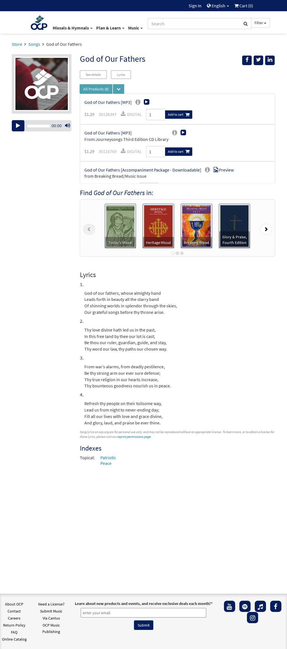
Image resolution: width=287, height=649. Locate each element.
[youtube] (229, 606)
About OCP (14, 604)
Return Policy (14, 625)
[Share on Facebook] (247, 60)
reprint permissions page (134, 437)
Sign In (195, 5)
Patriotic (108, 457)
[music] (260, 606)
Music (134, 28)
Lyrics (121, 74)
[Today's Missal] (120, 225)
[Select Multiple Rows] (118, 89)
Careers (14, 618)
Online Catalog (14, 639)
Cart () (246, 5)
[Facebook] (275, 606)
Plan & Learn (109, 28)
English (218, 5)
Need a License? (51, 604)
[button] (89, 228)
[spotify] (245, 606)
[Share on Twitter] (258, 60)
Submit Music (51, 611)
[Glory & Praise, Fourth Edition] (234, 225)
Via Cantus (51, 618)
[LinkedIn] (270, 60)
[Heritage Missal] (158, 225)
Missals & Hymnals (71, 28)
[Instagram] (252, 617)
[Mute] (67, 125)
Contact (14, 611)
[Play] (18, 125)
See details (93, 74)
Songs (34, 44)
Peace (106, 463)
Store (17, 44)
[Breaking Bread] (196, 225)
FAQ (14, 632)
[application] (41, 125)
